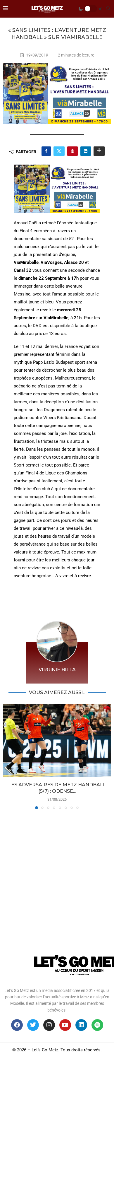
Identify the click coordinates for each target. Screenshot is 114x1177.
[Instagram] (49, 1025)
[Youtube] (65, 1025)
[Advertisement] (57, 872)
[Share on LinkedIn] (85, 151)
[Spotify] (97, 1025)
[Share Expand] (99, 151)
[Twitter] (33, 1025)
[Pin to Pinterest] (72, 151)
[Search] (108, 8)
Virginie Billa (57, 669)
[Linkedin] (81, 1025)
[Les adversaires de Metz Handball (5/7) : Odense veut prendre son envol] (57, 740)
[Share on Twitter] (59, 151)
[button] (8, 756)
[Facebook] (17, 1025)
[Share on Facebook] (46, 151)
